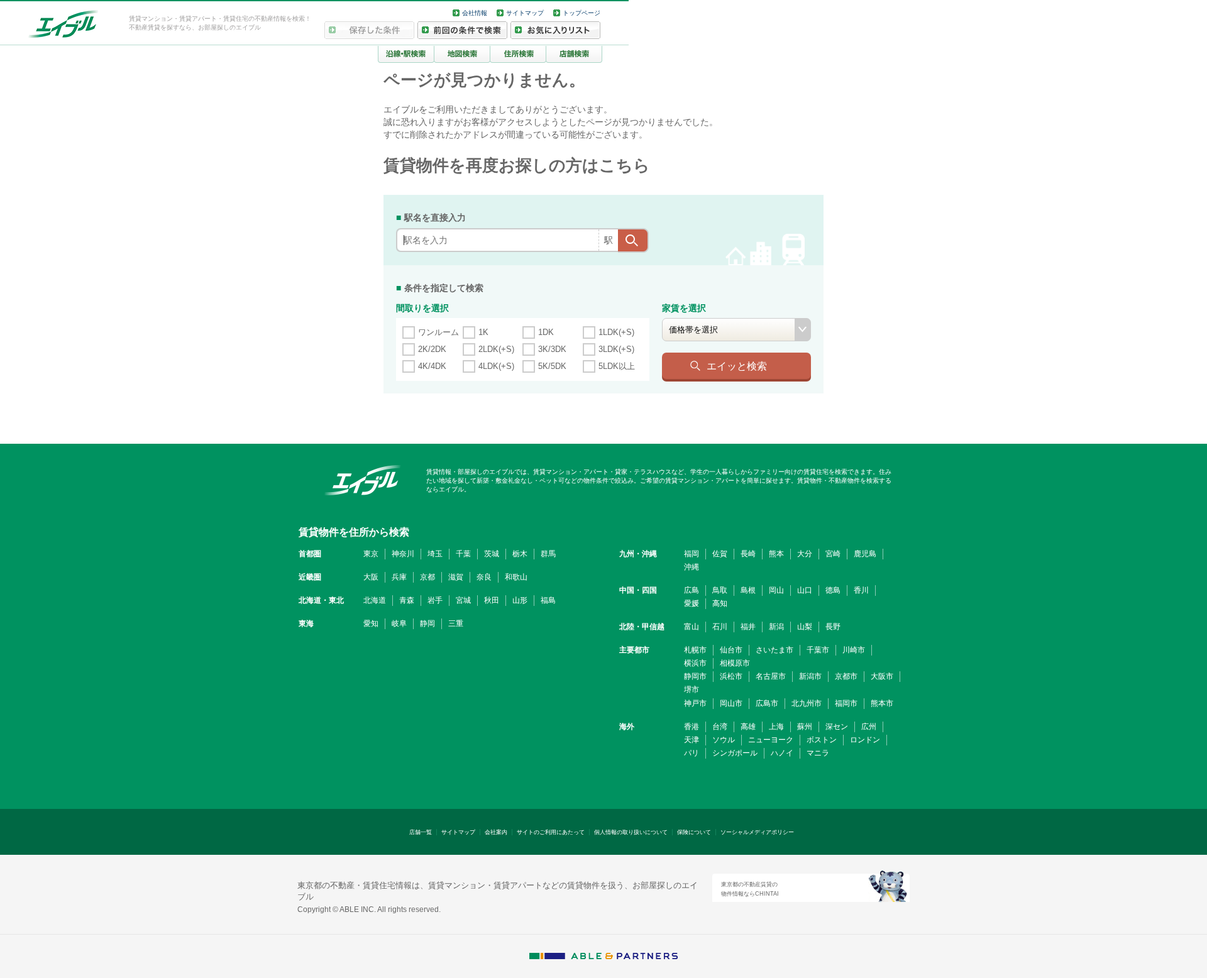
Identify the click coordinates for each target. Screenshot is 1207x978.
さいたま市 (774, 650)
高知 (719, 603)
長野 (832, 626)
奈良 (484, 577)
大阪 (370, 577)
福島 (548, 600)
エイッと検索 (737, 365)
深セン (836, 726)
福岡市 (846, 703)
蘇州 (804, 726)
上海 (776, 726)
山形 (519, 600)
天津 (691, 739)
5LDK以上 (616, 366)
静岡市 (695, 676)
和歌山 (516, 577)
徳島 (832, 590)
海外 (626, 726)
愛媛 (691, 603)
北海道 (374, 600)
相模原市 (735, 663)
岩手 (435, 600)
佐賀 (719, 553)
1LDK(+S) (616, 332)
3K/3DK (552, 349)
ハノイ (782, 753)
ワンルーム (438, 332)
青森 (406, 600)
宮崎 (832, 553)
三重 (455, 623)
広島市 (767, 703)
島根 (748, 590)
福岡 (691, 553)
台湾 (719, 726)
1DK (546, 332)
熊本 (776, 553)
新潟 (776, 626)
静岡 (427, 623)
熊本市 (882, 703)
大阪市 (882, 676)
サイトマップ (525, 12)
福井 (748, 626)
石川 (719, 626)
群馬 (548, 553)
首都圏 (310, 553)
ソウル (723, 739)
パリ (691, 753)
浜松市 (731, 676)
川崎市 (853, 650)
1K (483, 332)
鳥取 (719, 590)
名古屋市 (771, 676)
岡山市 (731, 703)
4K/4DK (432, 366)
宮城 (463, 600)
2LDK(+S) (496, 349)
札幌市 (695, 650)
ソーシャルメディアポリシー (757, 832)
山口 (804, 590)
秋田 (491, 600)
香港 (691, 726)
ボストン (822, 739)
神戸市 (695, 703)
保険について (694, 832)
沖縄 (691, 567)
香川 (861, 590)
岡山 (776, 590)
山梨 (804, 626)
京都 (427, 577)
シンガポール (735, 753)
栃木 (519, 553)
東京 (370, 553)
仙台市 (731, 650)
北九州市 (806, 703)
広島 (691, 590)
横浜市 (695, 663)
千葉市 (818, 650)
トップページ (581, 12)
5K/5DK (552, 366)
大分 (804, 553)
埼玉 (435, 553)
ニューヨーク (770, 739)
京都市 (846, 676)
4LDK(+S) (496, 366)
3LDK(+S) (616, 349)
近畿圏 (310, 577)
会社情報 (474, 12)
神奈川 (403, 553)
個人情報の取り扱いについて (631, 832)
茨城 (491, 553)
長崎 (748, 553)
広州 (868, 726)
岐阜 (399, 623)
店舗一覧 (420, 832)
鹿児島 (865, 553)
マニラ (818, 753)
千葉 (463, 553)
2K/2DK (432, 349)
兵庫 (399, 577)
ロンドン (865, 739)
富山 (691, 626)
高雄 (748, 726)
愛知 (370, 623)
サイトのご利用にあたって (551, 832)
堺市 (691, 689)
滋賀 (455, 577)
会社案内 (496, 832)
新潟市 (810, 676)
